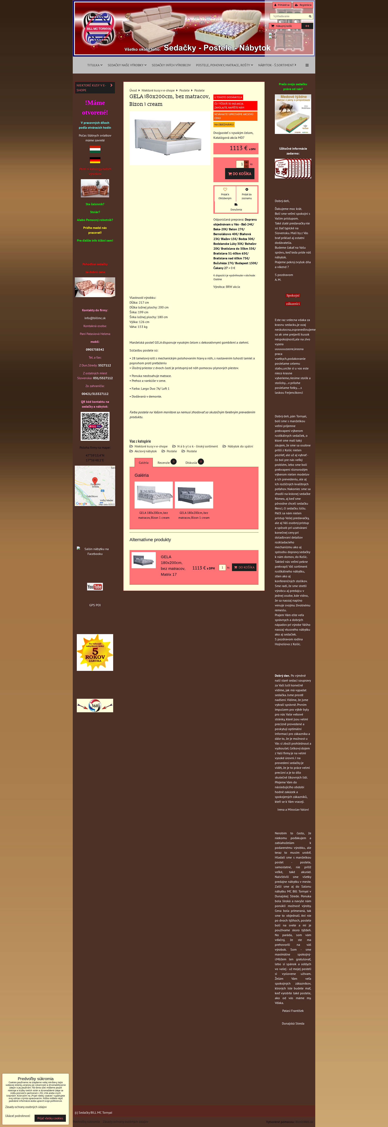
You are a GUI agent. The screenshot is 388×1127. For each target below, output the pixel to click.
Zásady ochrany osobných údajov (125, 1122)
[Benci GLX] (95, 296)
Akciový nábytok (146, 451)
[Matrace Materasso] (293, 133)
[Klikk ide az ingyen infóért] (293, 177)
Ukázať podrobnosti (17, 1116)
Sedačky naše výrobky (125, 65)
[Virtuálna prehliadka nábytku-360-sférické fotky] (95, 711)
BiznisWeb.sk (304, 1122)
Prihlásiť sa (283, 5)
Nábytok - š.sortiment (276, 65)
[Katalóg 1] (95, 196)
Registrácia (305, 5)
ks (228, 567)
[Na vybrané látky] (95, 670)
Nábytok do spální (240, 446)
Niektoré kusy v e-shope (151, 446)
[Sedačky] (95, 554)
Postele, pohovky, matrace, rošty (223, 65)
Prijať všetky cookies (50, 1118)
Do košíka (241, 173)
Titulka (93, 65)
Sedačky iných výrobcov (171, 65)
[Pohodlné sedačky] (194, 56)
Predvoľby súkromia (86, 1122)
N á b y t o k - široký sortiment (197, 446)
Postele (172, 451)
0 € (307, 26)
